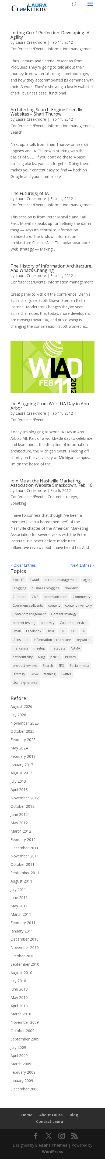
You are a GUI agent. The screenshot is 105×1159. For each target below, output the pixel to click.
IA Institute (21, 639)
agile (86, 579)
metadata (58, 648)
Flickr (50, 631)
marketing (20, 648)
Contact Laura (49, 1121)
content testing (24, 622)
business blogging (45, 588)
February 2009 (23, 1072)
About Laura (51, 1114)
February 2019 (23, 756)
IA (83, 631)
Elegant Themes (51, 1145)
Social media (79, 665)
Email (17, 631)
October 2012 (22, 806)
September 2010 (24, 964)
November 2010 (24, 947)
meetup (39, 648)
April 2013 (19, 789)
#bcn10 (18, 579)
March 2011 (20, 914)
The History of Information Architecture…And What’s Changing (52, 268)
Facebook (33, 631)
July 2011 (18, 889)
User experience (25, 682)
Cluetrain (19, 596)
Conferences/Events (28, 48)
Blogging (19, 588)
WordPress (52, 1151)
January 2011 (21, 931)
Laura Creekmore (31, 42)
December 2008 (24, 1089)
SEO (61, 665)
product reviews (25, 665)
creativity (47, 622)
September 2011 (24, 872)
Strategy (19, 674)
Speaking (18, 503)
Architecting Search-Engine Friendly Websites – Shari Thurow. (46, 112)
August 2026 (21, 706)
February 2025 (23, 739)
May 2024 (19, 748)
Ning (41, 657)
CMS (35, 596)
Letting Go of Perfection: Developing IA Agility (49, 35)
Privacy (70, 657)
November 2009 (24, 1022)
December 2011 (24, 847)
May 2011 (19, 905)
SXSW (34, 674)
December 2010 (24, 939)
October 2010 (22, 955)
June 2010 (19, 989)
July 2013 (18, 781)
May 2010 (19, 997)
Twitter (66, 674)
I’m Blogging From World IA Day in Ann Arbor (49, 406)
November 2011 (24, 856)
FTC (62, 631)
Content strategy (62, 496)
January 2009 (21, 1080)
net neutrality (23, 657)
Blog (74, 1114)
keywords (83, 639)
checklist (71, 588)
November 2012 (24, 797)
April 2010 (19, 1005)
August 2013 (21, 772)
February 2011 (23, 922)
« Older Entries (23, 565)
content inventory (78, 605)
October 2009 (22, 1030)
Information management (70, 48)
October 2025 (22, 731)
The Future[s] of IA (29, 193)
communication (55, 596)
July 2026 (18, 714)
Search (16, 132)
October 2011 (22, 864)
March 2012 (20, 831)
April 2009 (19, 1055)
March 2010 (20, 1013)
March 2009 (20, 1063)
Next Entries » (82, 565)
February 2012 (23, 839)
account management (61, 579)
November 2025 (24, 723)
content (54, 605)
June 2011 (19, 897)
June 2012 (19, 814)
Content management (29, 614)
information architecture (52, 639)
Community (81, 596)
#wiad (34, 579)
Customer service (73, 622)
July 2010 (18, 980)
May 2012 (19, 822)
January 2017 (21, 764)
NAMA (75, 648)
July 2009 (18, 1047)
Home (26, 1114)
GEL (73, 631)
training (49, 674)
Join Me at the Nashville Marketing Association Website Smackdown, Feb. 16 (51, 483)
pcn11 (55, 657)
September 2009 (24, 1039)
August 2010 (21, 972)
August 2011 (21, 881)
